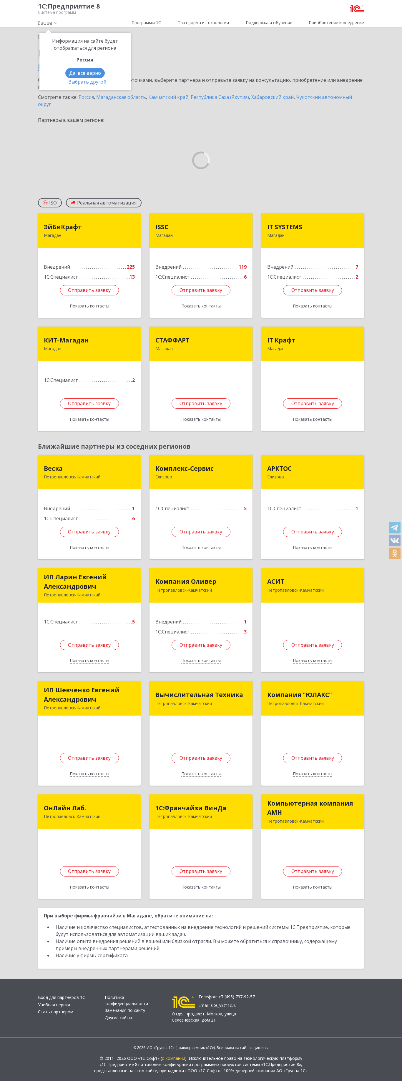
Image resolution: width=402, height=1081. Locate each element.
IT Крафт (281, 340)
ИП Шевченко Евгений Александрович (81, 695)
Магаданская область (121, 97)
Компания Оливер (185, 581)
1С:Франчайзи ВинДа (190, 808)
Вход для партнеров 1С (61, 997)
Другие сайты (118, 1017)
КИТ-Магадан (66, 340)
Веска (53, 468)
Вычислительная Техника (199, 695)
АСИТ (275, 581)
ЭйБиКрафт (63, 227)
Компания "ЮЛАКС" (299, 695)
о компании (173, 1058)
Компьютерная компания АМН (310, 808)
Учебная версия (54, 1004)
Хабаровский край (272, 97)
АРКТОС (279, 468)
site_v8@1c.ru (224, 1005)
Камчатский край (168, 97)
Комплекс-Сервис (184, 468)
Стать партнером (55, 1012)
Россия (86, 97)
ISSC (161, 227)
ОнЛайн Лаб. (65, 808)
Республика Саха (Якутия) (220, 97)
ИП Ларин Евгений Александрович (75, 582)
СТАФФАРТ (172, 340)
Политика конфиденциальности (126, 1000)
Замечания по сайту (125, 1010)
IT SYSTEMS (284, 227)
